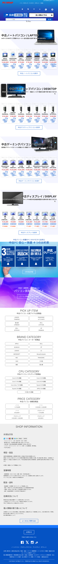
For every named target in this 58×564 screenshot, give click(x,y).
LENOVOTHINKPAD (17, 318)
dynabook (16, 347)
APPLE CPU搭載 (41, 388)
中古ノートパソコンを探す (29, 73)
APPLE (17, 343)
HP (41, 347)
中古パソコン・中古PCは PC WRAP (26, 561)
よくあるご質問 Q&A (29, 521)
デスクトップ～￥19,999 (40, 411)
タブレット (37, 3)
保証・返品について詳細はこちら (12, 465)
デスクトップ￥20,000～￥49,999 (17, 417)
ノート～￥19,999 (17, 406)
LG (41, 350)
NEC (17, 357)
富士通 (41, 364)
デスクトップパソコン (26, 547)
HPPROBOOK (41, 329)
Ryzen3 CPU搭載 (41, 385)
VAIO (16, 361)
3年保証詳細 (29, 272)
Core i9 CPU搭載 (41, 381)
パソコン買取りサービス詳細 (29, 296)
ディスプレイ (36, 547)
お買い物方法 (7, 551)
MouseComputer (41, 354)
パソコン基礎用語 (31, 551)
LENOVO (16, 350)
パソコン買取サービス (29, 553)
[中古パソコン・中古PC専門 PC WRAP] (7, 3)
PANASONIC (41, 357)
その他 (41, 361)
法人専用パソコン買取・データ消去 (31, 557)
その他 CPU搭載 (29, 392)
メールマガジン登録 (42, 551)
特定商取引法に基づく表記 (20, 555)
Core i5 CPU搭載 (41, 378)
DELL (41, 343)
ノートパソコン (15, 547)
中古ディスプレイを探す (29, 232)
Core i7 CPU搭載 (16, 381)
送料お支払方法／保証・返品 (18, 551)
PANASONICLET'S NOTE (41, 318)
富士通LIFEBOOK (16, 323)
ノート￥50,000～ (17, 411)
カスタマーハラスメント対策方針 (42, 555)
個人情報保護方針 (8, 555)
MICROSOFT (17, 354)
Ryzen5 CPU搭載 (16, 388)
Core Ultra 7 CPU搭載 (17, 385)
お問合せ (29, 532)
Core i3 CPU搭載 (16, 378)
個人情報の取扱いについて (9, 515)
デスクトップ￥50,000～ (40, 417)
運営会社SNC (45, 557)
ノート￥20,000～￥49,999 (40, 406)
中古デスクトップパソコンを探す (29, 127)
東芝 (17, 364)
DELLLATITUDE (41, 323)
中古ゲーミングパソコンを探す (29, 181)
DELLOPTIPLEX (16, 329)
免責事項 (30, 555)
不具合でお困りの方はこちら (29, 537)
